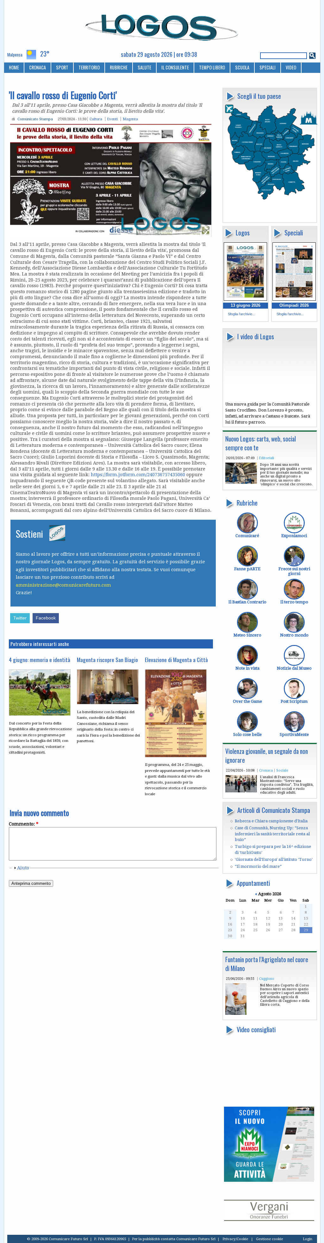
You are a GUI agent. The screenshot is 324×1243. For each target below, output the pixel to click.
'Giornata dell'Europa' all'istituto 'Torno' (274, 859)
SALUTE (144, 67)
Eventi (112, 119)
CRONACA (37, 67)
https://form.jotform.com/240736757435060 (138, 474)
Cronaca (266, 770)
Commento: (23, 823)
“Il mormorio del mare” (258, 866)
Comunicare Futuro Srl (195, 1239)
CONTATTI (18, 77)
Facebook (46, 618)
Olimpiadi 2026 (294, 305)
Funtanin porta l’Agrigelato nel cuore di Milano (266, 964)
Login (307, 1239)
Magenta (130, 119)
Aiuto (23, 867)
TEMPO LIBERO (212, 67)
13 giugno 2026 (245, 305)
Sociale (282, 770)
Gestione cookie (269, 1239)
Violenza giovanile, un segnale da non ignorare (266, 756)
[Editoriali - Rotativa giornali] (241, 482)
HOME (14, 67)
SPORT (62, 67)
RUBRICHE (119, 67)
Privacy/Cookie (235, 1239)
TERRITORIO (89, 67)
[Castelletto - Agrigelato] (235, 1013)
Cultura (96, 119)
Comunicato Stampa (35, 119)
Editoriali (266, 458)
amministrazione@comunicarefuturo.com (63, 585)
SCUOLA (242, 67)
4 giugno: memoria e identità (39, 659)
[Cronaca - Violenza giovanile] (241, 791)
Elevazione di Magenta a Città (176, 659)
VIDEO (291, 67)
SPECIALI (267, 67)
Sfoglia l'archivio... (241, 314)
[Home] (162, 25)
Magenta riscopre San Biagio (107, 659)
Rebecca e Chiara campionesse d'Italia (271, 821)
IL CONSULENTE (175, 67)
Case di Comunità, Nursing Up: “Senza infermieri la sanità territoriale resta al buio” (272, 834)
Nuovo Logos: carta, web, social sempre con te (260, 443)
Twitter (20, 618)
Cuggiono (266, 978)
